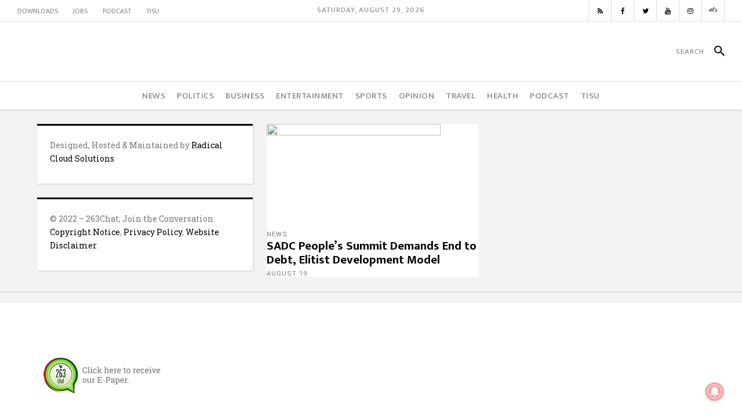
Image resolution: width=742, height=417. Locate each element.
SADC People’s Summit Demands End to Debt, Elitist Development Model (372, 253)
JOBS (80, 11)
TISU (152, 11)
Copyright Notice (85, 231)
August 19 (287, 273)
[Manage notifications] (714, 391)
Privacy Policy (152, 231)
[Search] (714, 51)
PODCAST (117, 11)
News (277, 234)
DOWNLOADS (37, 11)
